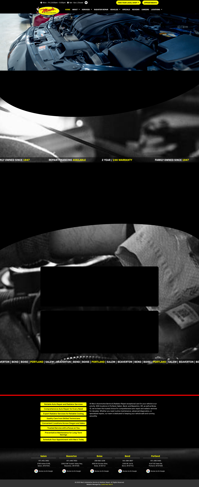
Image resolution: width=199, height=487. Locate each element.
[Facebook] (86, 2)
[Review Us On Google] (36, 471)
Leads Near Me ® (107, 484)
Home (67, 9)
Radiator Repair (101, 9)
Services (86, 9)
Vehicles (114, 9)
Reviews (136, 9)
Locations (155, 9)
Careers (145, 9)
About (75, 9)
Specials (126, 9)
